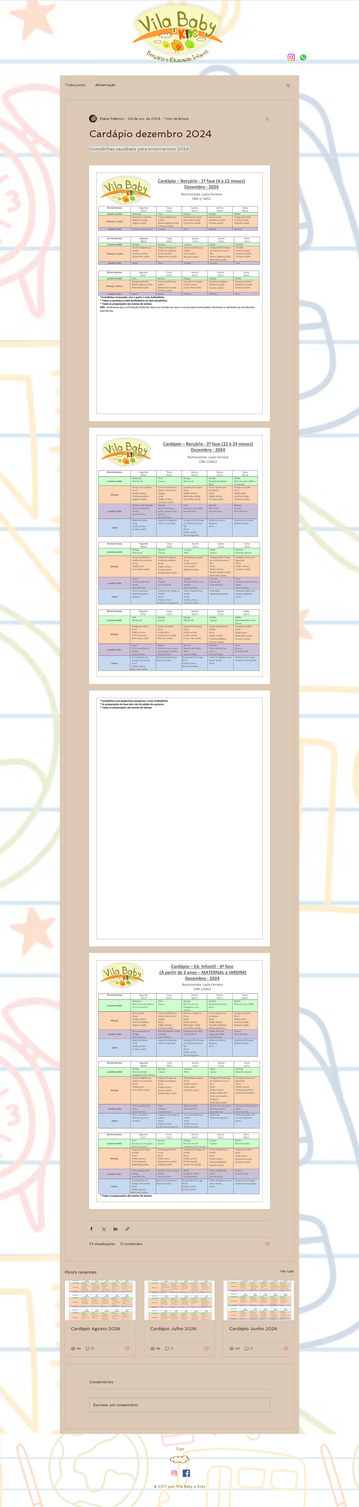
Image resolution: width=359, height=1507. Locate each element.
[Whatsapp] (303, 57)
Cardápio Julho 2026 (173, 1328)
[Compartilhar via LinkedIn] (115, 1228)
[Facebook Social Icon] (186, 1473)
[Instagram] (291, 57)
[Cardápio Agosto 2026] (100, 1300)
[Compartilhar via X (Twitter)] (103, 1228)
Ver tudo (287, 1271)
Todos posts (75, 85)
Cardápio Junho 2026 (253, 1328)
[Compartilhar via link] (127, 1228)
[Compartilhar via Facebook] (91, 1228)
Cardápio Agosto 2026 (95, 1328)
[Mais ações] (267, 119)
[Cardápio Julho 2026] (179, 1300)
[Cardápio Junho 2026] (258, 1300)
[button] (288, 85)
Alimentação (105, 85)
